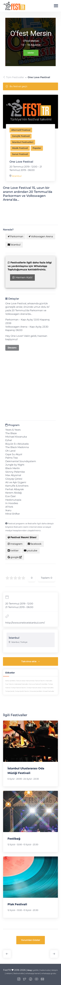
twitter (14, 550)
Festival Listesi (20, 680)
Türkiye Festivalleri (47, 687)
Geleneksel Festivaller (21, 684)
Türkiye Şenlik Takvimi (22, 691)
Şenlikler (45, 684)
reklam (9, 973)
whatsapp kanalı (32, 973)
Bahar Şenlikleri (10, 680)
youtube (32, 550)
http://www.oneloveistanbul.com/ (25, 622)
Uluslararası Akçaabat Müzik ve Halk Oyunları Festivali (7, 954)
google (14, 557)
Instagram (16, 543)
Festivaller (49, 680)
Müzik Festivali (20, 148)
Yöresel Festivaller (48, 691)
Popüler (37, 148)
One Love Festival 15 (35, 684)
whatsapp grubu (48, 973)
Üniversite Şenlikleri (36, 691)
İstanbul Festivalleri (22, 142)
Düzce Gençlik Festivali (54, 954)
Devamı (12, 347)
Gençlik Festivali (21, 136)
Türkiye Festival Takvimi (18, 687)
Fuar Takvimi (9, 684)
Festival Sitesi (30, 680)
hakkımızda (45, 970)
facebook (35, 543)
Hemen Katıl (23, 277)
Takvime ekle (28, 661)
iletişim (55, 970)
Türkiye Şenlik (9, 691)
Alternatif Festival (20, 130)
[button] (30, 940)
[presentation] (30, 741)
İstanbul (16, 176)
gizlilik (35, 970)
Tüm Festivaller (15, 77)
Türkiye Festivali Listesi (34, 687)
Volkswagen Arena (41, 236)
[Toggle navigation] (56, 6)
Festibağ (14, 838)
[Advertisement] (30, 384)
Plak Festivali (17, 904)
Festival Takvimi (40, 680)
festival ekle (19, 973)
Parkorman (16, 236)
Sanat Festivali (20, 154)
